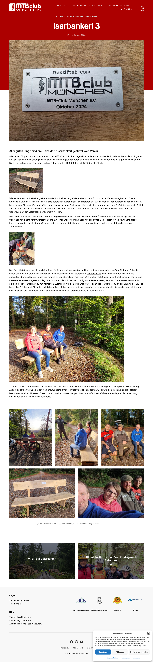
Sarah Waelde (50, 523)
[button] (148, 633)
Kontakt (90, 648)
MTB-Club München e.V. (79, 653)
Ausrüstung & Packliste (20, 620)
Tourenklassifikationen (20, 617)
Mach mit (111, 5)
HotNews (60, 17)
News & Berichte (64, 5)
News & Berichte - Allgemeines (82, 17)
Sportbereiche (95, 5)
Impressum (136, 658)
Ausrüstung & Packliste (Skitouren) (25, 624)
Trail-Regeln (15, 604)
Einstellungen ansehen (139, 652)
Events (80, 5)
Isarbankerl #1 (94, 273)
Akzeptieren (103, 652)
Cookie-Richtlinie (112, 658)
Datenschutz (126, 658)
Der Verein (125, 5)
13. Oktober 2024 (78, 35)
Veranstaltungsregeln (19, 600)
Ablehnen (120, 652)
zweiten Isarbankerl (54, 159)
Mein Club (125, 9)
